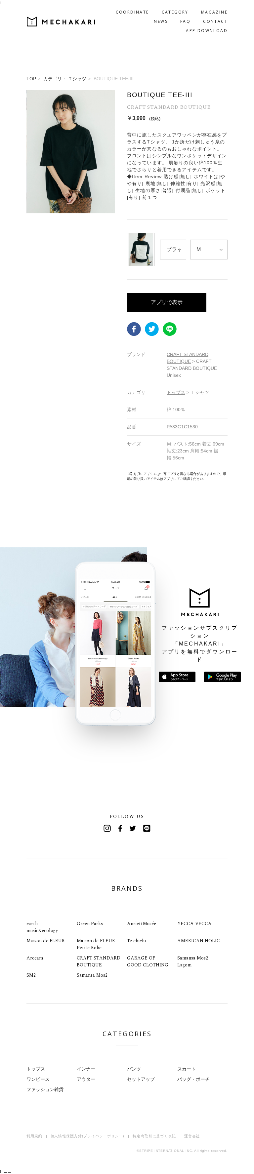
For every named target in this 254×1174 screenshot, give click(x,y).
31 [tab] (122, 473)
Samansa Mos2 (92, 975)
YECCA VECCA (194, 923)
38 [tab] (157, 473)
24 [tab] (88, 473)
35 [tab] (142, 473)
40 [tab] (167, 473)
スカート (186, 1069)
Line (146, 828)
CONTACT (215, 21)
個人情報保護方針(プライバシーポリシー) (88, 1136)
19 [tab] (63, 473)
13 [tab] (33, 473)
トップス (35, 1069)
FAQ (185, 21)
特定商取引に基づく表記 (154, 1136)
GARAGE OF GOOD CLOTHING (147, 961)
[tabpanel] (70, 285)
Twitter (152, 329)
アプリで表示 (167, 302)
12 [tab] (28, 473)
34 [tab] (137, 473)
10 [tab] (18, 473)
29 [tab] (112, 473)
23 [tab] (83, 473)
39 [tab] (162, 473)
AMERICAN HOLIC (198, 940)
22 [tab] (78, 473)
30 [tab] (117, 473)
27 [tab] (103, 473)
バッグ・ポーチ (193, 1079)
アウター (86, 1079)
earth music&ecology (42, 927)
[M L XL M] (209, 249)
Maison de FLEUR (45, 940)
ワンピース (38, 1079)
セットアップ (141, 1079)
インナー (86, 1069)
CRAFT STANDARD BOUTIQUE (98, 961)
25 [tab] (93, 473)
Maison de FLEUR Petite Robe (96, 944)
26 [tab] (98, 473)
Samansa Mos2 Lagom (192, 961)
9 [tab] (13, 473)
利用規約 (34, 1136)
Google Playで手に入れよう (222, 677)
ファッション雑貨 (45, 1089)
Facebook (134, 329)
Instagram (107, 828)
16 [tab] (48, 473)
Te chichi (136, 940)
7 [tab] (3, 473)
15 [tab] (43, 473)
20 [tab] (68, 473)
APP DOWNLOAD (207, 30)
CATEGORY (175, 12)
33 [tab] (132, 473)
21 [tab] (73, 473)
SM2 (31, 975)
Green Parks (90, 923)
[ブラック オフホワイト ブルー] (173, 249)
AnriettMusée (141, 923)
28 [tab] (108, 473)
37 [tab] (152, 473)
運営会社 (192, 1136)
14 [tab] (38, 473)
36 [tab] (147, 473)
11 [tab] (23, 473)
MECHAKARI (60, 21)
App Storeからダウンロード (177, 677)
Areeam (34, 958)
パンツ (134, 1069)
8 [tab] (8, 473)
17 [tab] (53, 473)
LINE (170, 329)
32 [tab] (127, 473)
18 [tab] (58, 473)
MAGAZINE (214, 12)
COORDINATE (132, 12)
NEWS (161, 21)
